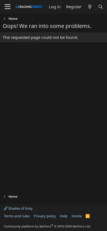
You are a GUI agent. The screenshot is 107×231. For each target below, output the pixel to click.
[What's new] (89, 7)
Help (63, 215)
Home (77, 215)
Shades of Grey (20, 208)
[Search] (100, 7)
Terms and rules (17, 215)
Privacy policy (45, 215)
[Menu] (7, 7)
